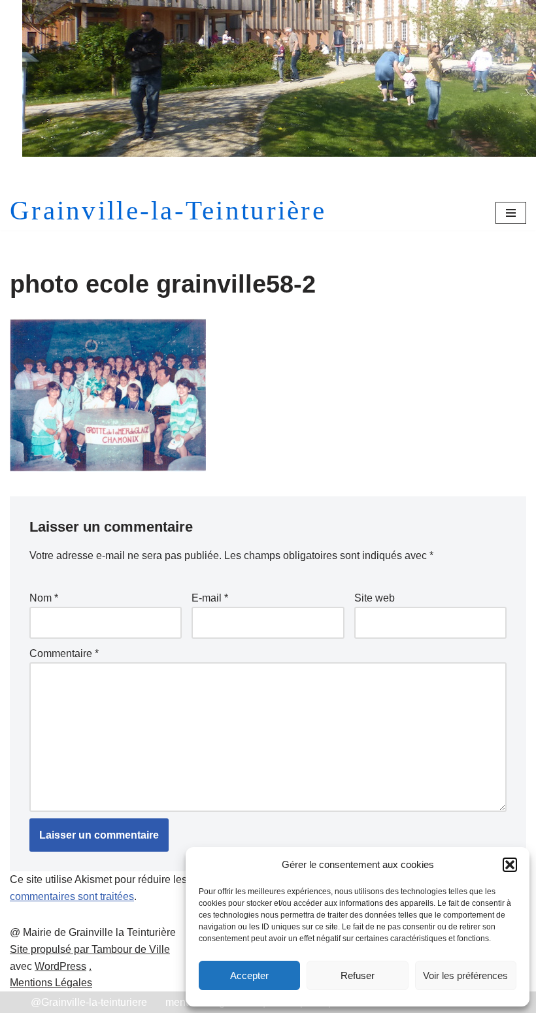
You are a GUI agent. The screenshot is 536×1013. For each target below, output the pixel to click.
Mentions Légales (51, 982)
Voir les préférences (465, 975)
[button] (509, 864)
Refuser (358, 975)
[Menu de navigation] (510, 213)
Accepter (249, 975)
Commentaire (64, 653)
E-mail (210, 597)
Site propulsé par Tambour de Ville (90, 949)
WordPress (60, 966)
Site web (374, 597)
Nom (43, 597)
